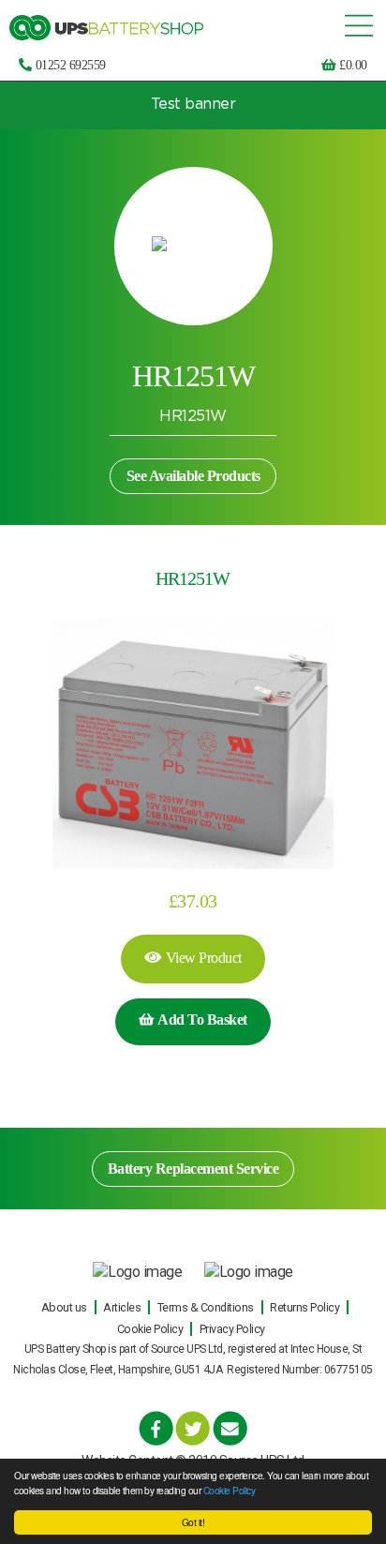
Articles (122, 1307)
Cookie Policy (229, 1490)
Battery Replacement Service (193, 1169)
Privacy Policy (232, 1329)
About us (64, 1307)
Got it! (193, 1522)
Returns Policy (304, 1307)
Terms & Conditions (205, 1307)
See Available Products (193, 476)
